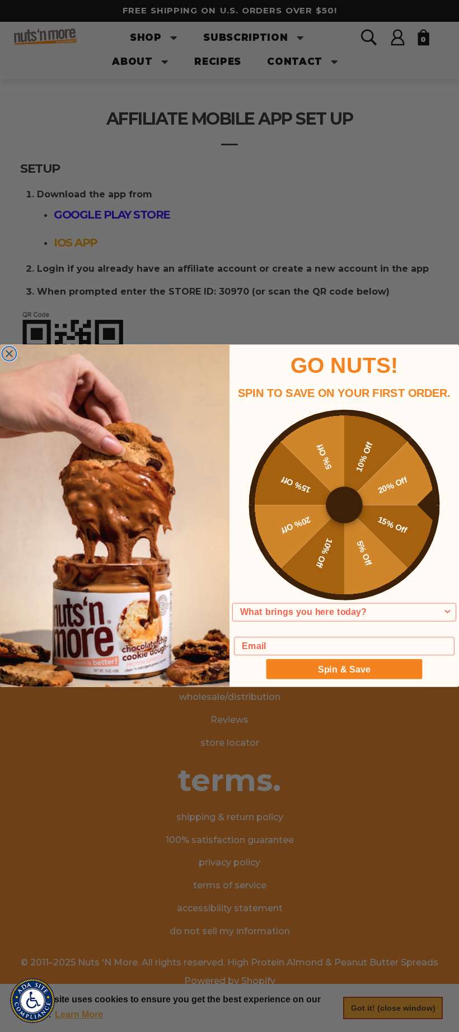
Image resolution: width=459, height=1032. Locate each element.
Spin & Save (344, 669)
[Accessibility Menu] (32, 1000)
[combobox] (341, 612)
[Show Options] (447, 612)
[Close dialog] (9, 354)
